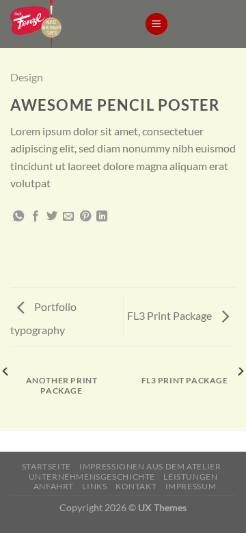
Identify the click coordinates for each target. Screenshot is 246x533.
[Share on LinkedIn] (101, 216)
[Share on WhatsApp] (18, 216)
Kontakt (135, 486)
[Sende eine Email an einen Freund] (68, 216)
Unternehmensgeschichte (92, 477)
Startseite (46, 466)
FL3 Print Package (170, 315)
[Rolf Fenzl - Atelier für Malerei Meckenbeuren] (67, 24)
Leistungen (190, 477)
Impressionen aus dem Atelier (150, 466)
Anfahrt (53, 486)
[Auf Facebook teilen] (35, 216)
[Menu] (156, 24)
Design (26, 76)
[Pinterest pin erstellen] (85, 216)
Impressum (191, 486)
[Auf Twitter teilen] (51, 216)
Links (94, 486)
